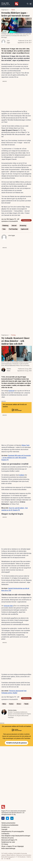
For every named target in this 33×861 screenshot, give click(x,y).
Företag (13, 335)
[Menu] (30, 4)
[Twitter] (7, 818)
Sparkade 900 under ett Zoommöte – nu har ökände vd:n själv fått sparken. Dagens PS (16, 458)
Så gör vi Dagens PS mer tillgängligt (12, 846)
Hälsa (4, 704)
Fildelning (5, 225)
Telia (3, 229)
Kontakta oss (5, 827)
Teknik (13, 9)
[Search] (27, 4)
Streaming (23, 225)
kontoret (11, 391)
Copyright (4, 829)
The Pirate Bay (13, 229)
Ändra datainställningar (8, 848)
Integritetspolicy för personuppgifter (12, 831)
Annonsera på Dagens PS (9, 840)
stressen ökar (8, 606)
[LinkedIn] (11, 818)
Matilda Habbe (12, 710)
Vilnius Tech (25, 445)
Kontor (11, 704)
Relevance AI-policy (7, 838)
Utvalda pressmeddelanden (9, 825)
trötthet (21, 475)
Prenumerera (26, 220)
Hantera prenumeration (8, 823)
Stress (19, 704)
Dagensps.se (5, 9)
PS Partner (4, 844)
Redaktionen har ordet (8, 842)
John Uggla (11, 235)
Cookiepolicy (5, 833)
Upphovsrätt (24, 229)
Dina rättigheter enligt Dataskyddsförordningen (15, 836)
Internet (14, 225)
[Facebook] (2, 818)
